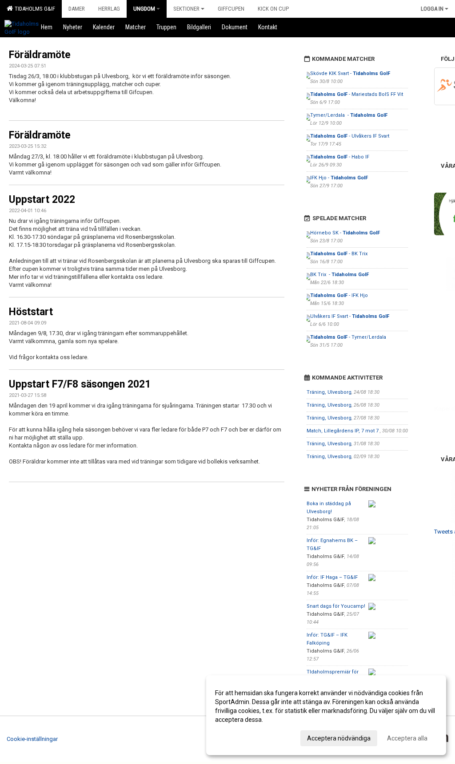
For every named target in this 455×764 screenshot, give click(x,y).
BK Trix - (339, 274)
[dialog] (326, 715)
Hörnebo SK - (345, 233)
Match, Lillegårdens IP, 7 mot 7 (343, 431)
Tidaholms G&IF (33, 8)
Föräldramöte (40, 55)
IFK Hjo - (339, 178)
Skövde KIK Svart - (350, 73)
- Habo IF (339, 157)
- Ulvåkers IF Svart (349, 136)
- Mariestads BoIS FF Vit (356, 94)
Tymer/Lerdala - (348, 115)
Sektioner (186, 8)
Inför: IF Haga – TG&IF (332, 577)
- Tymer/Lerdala (348, 337)
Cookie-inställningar (32, 739)
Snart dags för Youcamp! (336, 606)
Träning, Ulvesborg (329, 392)
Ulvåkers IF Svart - (349, 316)
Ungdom (144, 8)
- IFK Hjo (339, 295)
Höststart (31, 312)
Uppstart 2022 (42, 200)
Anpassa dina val (239, 736)
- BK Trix (339, 254)
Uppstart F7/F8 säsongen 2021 (80, 384)
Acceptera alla (407, 738)
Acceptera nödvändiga (339, 738)
